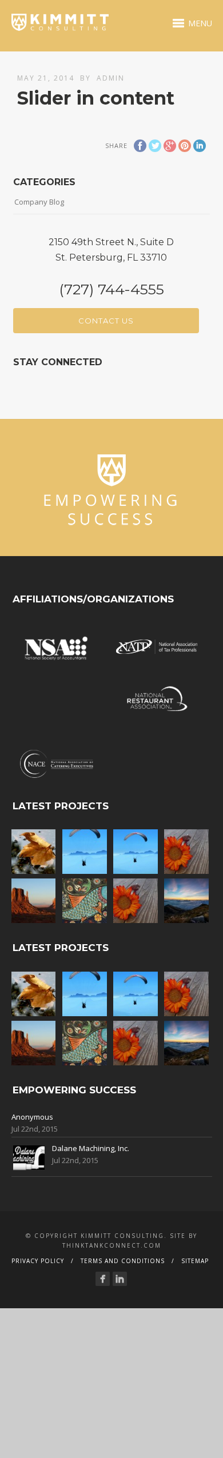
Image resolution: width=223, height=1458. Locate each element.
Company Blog (39, 202)
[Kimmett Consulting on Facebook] (102, 1279)
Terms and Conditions (123, 1261)
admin (111, 78)
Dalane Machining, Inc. (90, 1148)
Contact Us (106, 320)
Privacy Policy (37, 1261)
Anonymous (32, 1117)
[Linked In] (120, 1279)
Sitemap (195, 1261)
